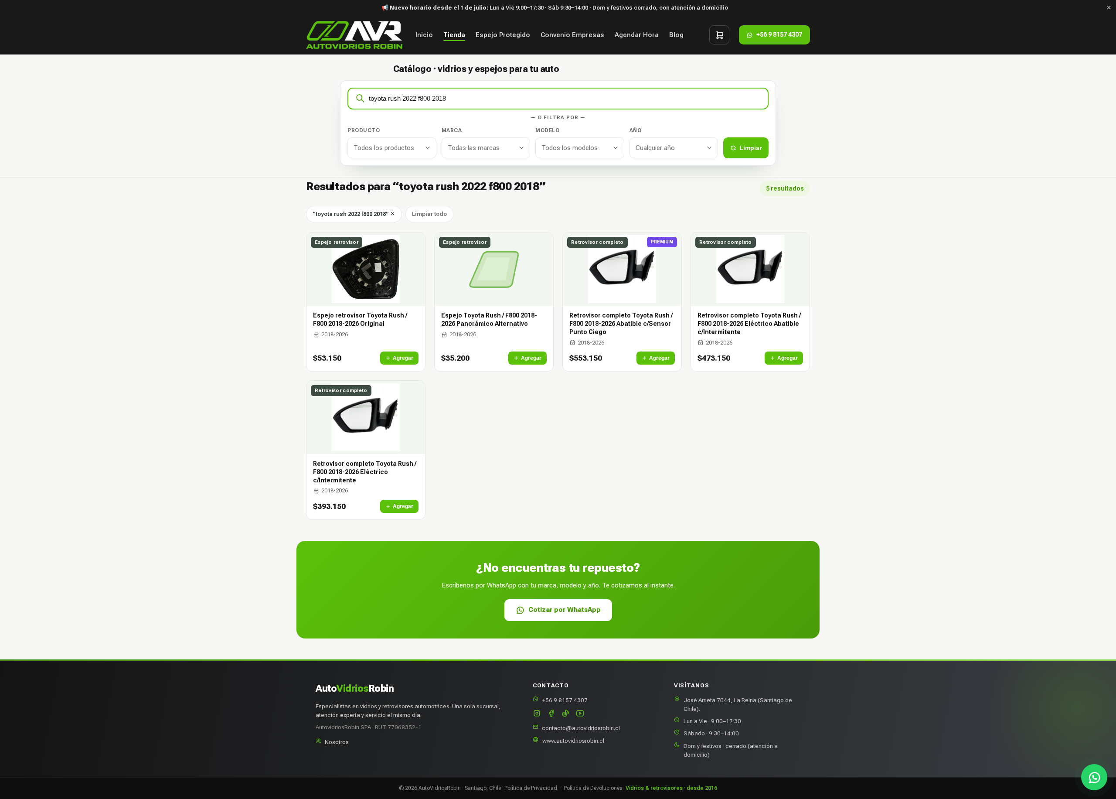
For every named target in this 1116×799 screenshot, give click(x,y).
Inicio (424, 35)
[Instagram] (537, 714)
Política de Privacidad (530, 788)
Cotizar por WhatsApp (564, 610)
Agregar (403, 358)
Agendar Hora (637, 35)
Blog (676, 35)
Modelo (547, 130)
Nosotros (337, 741)
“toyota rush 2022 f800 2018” (351, 214)
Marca (452, 130)
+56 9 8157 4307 (565, 700)
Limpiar (750, 147)
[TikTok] (565, 714)
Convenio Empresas (572, 35)
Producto (363, 130)
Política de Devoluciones (593, 788)
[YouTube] (580, 714)
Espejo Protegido (503, 35)
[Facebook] (551, 714)
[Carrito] (719, 34)
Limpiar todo (429, 214)
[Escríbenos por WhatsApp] (1094, 777)
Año (635, 130)
